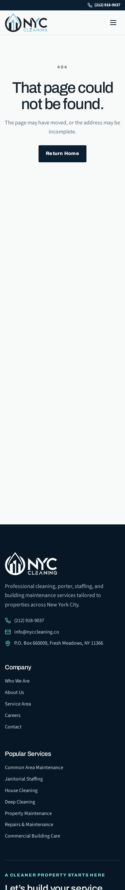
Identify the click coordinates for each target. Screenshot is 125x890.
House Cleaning (21, 790)
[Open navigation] (113, 23)
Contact (13, 726)
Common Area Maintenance (34, 767)
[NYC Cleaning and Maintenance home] (26, 22)
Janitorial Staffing (24, 779)
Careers (12, 715)
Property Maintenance (28, 813)
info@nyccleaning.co (36, 632)
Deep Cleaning (20, 802)
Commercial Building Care (32, 836)
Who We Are (17, 681)
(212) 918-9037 (107, 5)
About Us (14, 692)
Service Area (18, 704)
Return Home (62, 153)
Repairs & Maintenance (29, 824)
